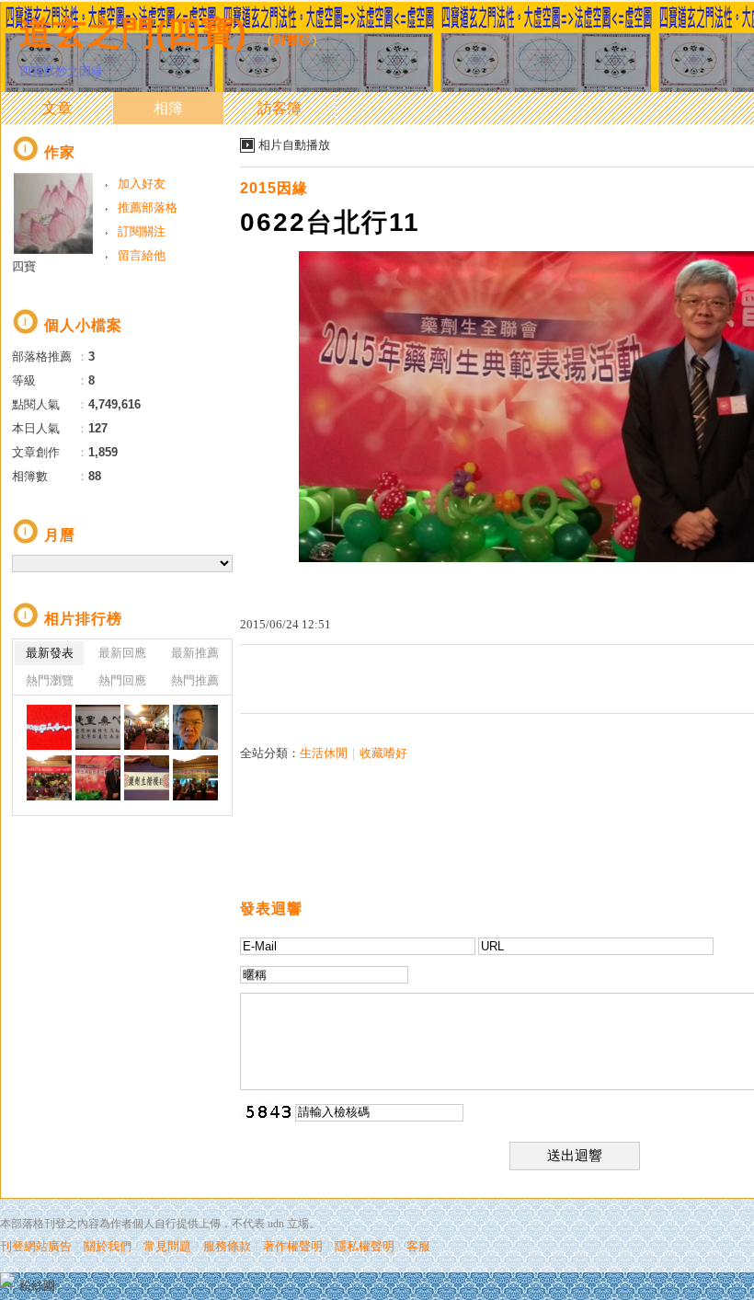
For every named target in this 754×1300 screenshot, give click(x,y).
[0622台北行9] (195, 777)
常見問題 (167, 1246)
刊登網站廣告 (36, 1246)
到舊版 (292, 40)
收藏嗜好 (383, 753)
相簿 (168, 108)
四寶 (24, 266)
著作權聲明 (293, 1246)
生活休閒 (324, 753)
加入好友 (142, 183)
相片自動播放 (294, 145)
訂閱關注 (142, 231)
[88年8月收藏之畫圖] (97, 727)
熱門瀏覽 (50, 680)
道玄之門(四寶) (133, 33)
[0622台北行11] (97, 777)
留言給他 (142, 255)
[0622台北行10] (146, 777)
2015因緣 (274, 188)
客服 (418, 1246)
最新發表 (50, 653)
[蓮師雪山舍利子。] (49, 727)
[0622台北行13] (195, 727)
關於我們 (107, 1246)
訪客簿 (279, 108)
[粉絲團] (7, 1279)
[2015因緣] (146, 727)
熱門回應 (122, 680)
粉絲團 (37, 1286)
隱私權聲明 (364, 1246)
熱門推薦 (195, 680)
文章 (57, 108)
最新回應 (122, 653)
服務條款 (227, 1246)
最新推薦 (195, 653)
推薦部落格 (147, 207)
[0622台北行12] (49, 777)
